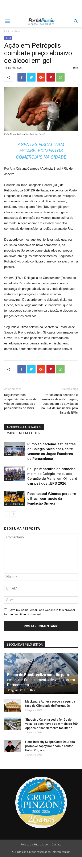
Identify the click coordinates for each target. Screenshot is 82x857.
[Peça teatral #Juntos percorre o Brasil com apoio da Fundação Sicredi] (14, 498)
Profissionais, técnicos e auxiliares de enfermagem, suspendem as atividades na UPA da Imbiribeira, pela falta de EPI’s (59, 403)
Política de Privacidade (34, 844)
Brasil (18, 31)
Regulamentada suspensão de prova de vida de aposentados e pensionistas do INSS (20, 401)
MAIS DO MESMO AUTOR (23, 433)
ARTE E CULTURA (14, 503)
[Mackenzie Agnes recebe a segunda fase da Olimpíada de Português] (12, 705)
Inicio (7, 31)
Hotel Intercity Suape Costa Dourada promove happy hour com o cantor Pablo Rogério (50, 746)
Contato (56, 844)
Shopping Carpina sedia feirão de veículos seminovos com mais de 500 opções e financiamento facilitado (51, 724)
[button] (76, 21)
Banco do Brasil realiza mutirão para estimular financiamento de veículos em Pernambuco (41, 679)
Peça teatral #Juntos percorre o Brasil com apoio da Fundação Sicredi (51, 498)
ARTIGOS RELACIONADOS (24, 427)
